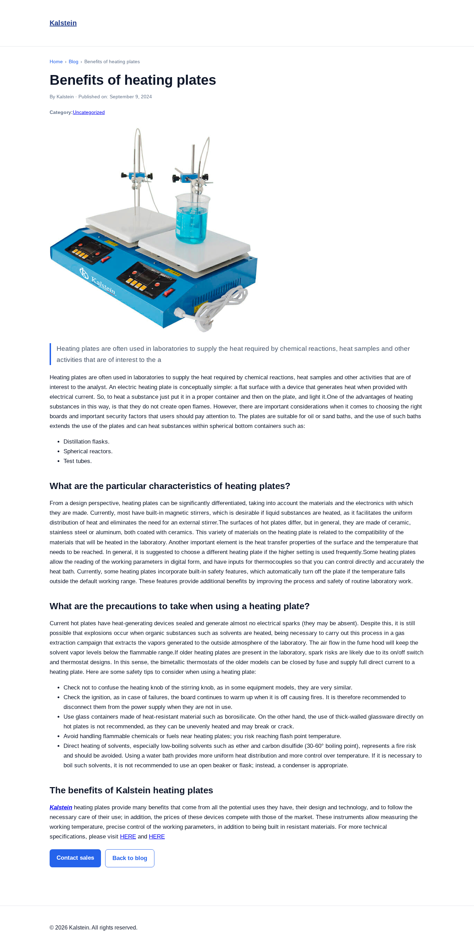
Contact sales (75, 857)
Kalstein (63, 23)
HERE (128, 836)
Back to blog (129, 858)
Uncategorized (89, 112)
